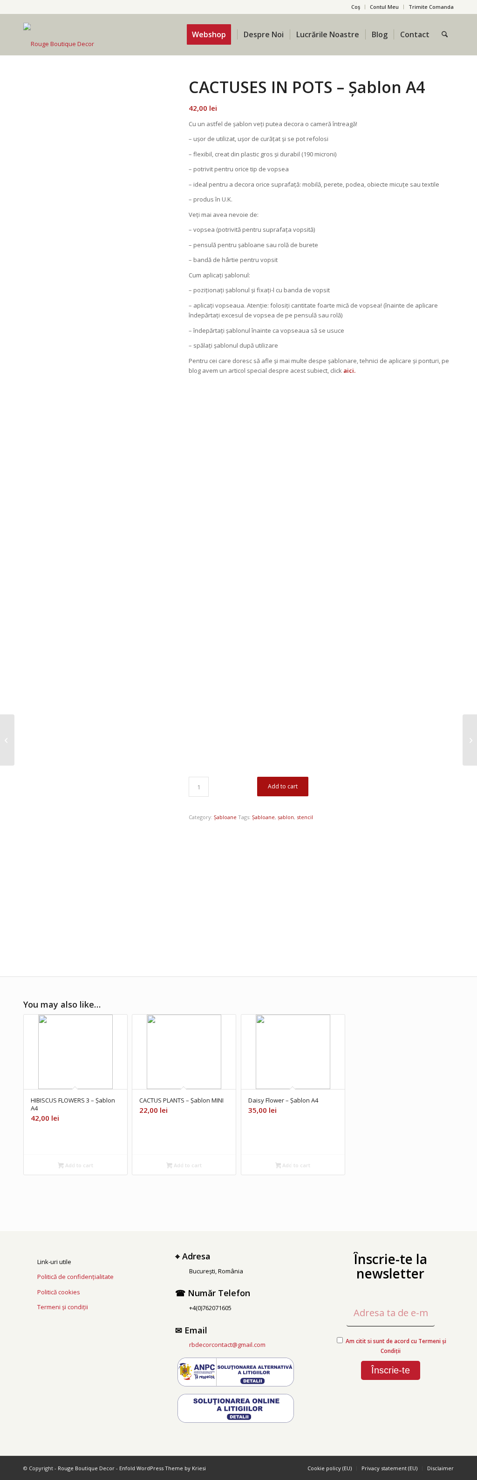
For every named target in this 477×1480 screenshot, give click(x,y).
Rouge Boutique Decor (86, 1468)
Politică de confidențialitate (75, 1276)
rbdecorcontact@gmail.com (227, 1344)
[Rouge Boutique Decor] (58, 43)
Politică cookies (58, 1292)
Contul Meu (384, 6)
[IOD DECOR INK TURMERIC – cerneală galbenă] (7, 740)
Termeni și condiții (62, 1307)
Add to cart (283, 786)
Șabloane (225, 817)
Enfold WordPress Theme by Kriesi (162, 1468)
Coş (355, 6)
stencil (305, 817)
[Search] (445, 34)
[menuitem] (356, 7)
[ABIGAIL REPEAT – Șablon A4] (470, 740)
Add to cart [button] (78, 1165)
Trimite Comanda (431, 6)
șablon (286, 817)
